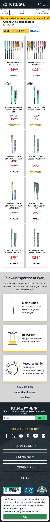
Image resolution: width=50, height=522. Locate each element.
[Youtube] (35, 436)
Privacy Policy (14, 508)
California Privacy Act (14, 511)
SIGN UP (41, 418)
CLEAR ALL (35, 31)
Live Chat (25, 397)
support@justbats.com (25, 392)
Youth (7, 31)
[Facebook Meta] (6, 436)
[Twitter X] (13, 436)
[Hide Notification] (48, 18)
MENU (46, 5)
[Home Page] (14, 4)
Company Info (24, 467)
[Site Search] (39, 4)
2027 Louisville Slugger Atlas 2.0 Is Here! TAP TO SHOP (23, 18)
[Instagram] (21, 436)
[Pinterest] (28, 436)
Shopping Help (23, 456)
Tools (24, 478)
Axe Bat (20, 31)
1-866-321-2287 (25, 387)
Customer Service (24, 445)
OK (25, 516)
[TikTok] (43, 436)
